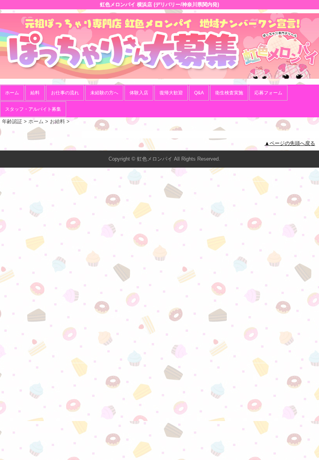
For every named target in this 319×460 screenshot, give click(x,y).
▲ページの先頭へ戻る (290, 143)
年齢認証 (12, 121)
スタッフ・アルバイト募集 (33, 109)
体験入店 (139, 93)
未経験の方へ (104, 93)
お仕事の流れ (65, 93)
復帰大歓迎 (171, 93)
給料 (35, 93)
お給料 (57, 121)
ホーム (12, 93)
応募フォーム (268, 93)
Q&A (199, 93)
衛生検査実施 (229, 93)
